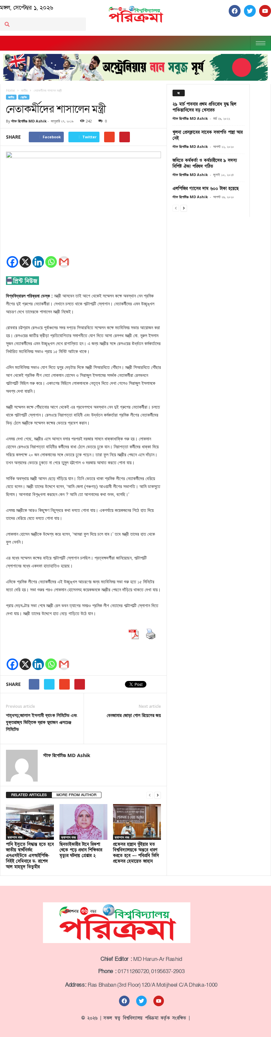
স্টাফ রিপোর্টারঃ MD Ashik (29, 120)
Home (10, 90)
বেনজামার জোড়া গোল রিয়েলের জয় (134, 715)
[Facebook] (12, 262)
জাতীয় (11, 97)
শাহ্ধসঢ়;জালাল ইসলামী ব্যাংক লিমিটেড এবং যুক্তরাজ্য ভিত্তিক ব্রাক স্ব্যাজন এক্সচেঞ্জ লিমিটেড (41, 722)
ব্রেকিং (23, 97)
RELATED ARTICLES (29, 794)
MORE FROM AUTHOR (77, 794)
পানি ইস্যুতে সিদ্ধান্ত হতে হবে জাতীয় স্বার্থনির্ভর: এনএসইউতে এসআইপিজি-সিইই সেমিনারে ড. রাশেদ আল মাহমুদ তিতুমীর (30, 855)
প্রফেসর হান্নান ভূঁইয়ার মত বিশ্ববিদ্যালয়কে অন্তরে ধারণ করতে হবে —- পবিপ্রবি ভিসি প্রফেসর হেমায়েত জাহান (136, 852)
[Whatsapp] (51, 262)
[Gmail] (64, 262)
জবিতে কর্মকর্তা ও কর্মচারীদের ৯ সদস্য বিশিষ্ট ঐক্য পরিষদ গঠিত (205, 163)
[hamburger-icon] (260, 43)
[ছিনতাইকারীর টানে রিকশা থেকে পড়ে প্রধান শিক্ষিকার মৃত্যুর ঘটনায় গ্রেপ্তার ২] (83, 822)
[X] (25, 262)
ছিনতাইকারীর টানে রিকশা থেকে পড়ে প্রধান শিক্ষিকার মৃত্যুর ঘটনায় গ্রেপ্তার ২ (80, 850)
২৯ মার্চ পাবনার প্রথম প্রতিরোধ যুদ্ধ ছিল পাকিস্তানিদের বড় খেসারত (204, 107)
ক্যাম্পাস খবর (15, 837)
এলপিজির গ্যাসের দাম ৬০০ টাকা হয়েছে (206, 189)
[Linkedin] (38, 262)
